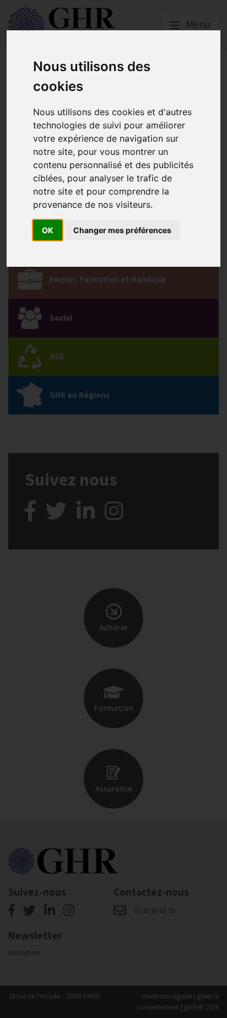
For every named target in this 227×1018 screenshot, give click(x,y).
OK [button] (47, 230)
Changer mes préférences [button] (122, 230)
